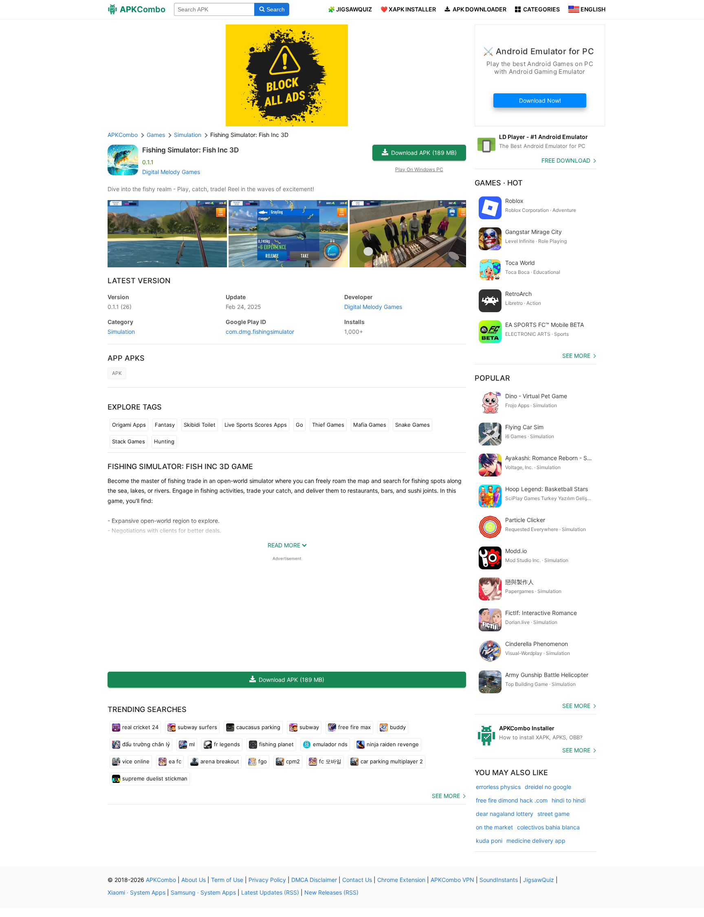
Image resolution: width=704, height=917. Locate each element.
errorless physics (498, 786)
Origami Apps (129, 424)
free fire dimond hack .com (512, 800)
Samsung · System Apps (203, 892)
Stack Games (128, 441)
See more (446, 795)
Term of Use (227, 879)
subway (309, 727)
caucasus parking (258, 727)
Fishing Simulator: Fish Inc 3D (190, 150)
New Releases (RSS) (331, 892)
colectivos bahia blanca (548, 827)
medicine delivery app (535, 840)
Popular (492, 378)
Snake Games (412, 424)
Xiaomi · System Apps (136, 892)
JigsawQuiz (538, 879)
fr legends (227, 744)
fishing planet (276, 744)
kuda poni (489, 840)
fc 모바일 (330, 761)
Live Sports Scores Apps (255, 424)
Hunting (164, 441)
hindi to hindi (568, 800)
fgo (262, 761)
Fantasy (165, 424)
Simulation (121, 331)
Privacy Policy (267, 879)
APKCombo (123, 134)
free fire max (354, 727)
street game (553, 813)
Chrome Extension (401, 879)
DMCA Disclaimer (314, 879)
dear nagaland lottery (504, 813)
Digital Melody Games (171, 171)
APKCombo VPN (452, 879)
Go (299, 424)
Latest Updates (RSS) (270, 892)
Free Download (565, 160)
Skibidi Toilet (200, 424)
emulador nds (330, 744)
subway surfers (197, 727)
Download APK (424, 152)
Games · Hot (499, 183)
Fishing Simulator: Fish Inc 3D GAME (180, 466)
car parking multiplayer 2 (392, 761)
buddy (398, 727)
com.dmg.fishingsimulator (260, 331)
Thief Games (328, 424)
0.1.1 (120, 306)
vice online (136, 761)
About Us (193, 879)
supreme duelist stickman (154, 778)
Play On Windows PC (419, 169)
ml (192, 744)
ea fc (175, 761)
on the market (494, 827)
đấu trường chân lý (146, 744)
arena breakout (219, 761)
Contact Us (357, 879)
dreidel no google (548, 786)
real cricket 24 (140, 727)
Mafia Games (369, 424)
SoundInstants (499, 879)
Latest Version (139, 280)
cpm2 (293, 761)
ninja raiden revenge (393, 744)
